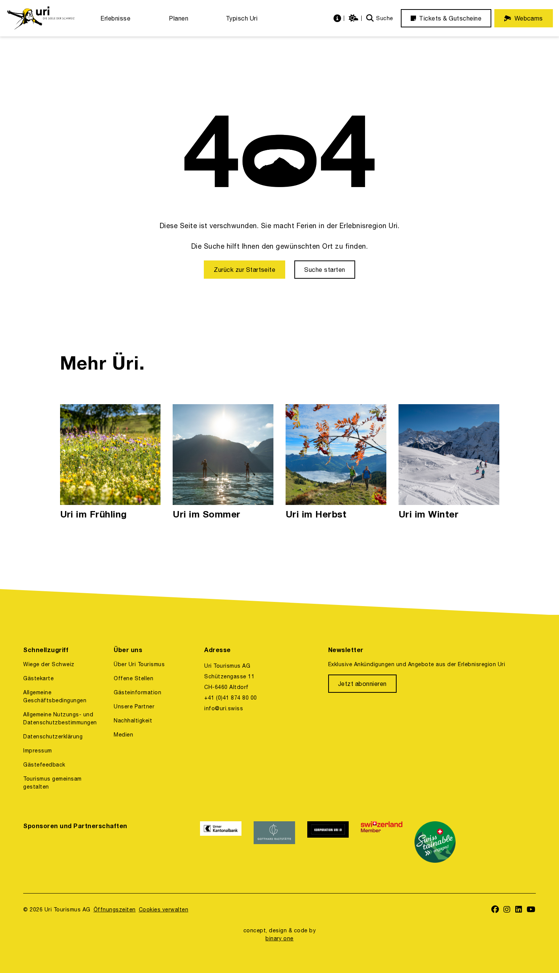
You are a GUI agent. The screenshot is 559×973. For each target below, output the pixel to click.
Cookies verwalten (163, 909)
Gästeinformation (137, 692)
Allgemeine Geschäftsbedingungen (54, 696)
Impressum (37, 751)
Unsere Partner (134, 706)
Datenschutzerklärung (53, 736)
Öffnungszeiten (115, 909)
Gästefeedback (44, 765)
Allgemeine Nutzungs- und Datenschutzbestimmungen (60, 718)
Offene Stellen (133, 678)
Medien (123, 735)
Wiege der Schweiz (48, 664)
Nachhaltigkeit (133, 720)
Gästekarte (38, 678)
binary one (279, 938)
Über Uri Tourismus (139, 664)
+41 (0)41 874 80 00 (230, 698)
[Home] (40, 18)
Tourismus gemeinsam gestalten (52, 783)
